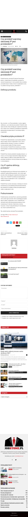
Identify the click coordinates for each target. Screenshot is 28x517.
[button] (26, 31)
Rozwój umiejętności (6, 492)
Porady (2, 349)
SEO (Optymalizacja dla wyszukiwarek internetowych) (16, 372)
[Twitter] (15, 460)
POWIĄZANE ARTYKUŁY (8, 255)
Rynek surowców (5, 505)
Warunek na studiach (13, 480)
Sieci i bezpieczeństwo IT (7, 36)
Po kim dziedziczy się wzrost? (15, 377)
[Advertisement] (14, 15)
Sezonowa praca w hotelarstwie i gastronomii (12, 497)
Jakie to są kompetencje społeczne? (6, 233)
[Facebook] (12, 460)
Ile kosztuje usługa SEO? (14, 370)
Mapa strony (14, 513)
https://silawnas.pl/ (5, 216)
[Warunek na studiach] (4, 482)
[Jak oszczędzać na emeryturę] (4, 469)
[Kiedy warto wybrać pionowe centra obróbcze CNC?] (14, 340)
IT (1, 36)
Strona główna (3, 34)
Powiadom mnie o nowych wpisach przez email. (11, 318)
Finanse (10, 469)
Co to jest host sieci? (13, 274)
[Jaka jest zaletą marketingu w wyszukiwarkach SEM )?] (4, 385)
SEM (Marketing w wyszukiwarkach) (15, 386)
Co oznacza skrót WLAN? (14, 261)
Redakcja (5, 46)
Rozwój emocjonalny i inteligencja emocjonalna (15, 379)
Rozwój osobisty (5, 507)
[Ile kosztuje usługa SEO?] (4, 372)
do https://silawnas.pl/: (13, 214)
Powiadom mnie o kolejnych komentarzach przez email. (13, 316)
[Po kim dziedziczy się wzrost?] (4, 378)
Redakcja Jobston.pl (5, 354)
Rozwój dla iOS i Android (7, 495)
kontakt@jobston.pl (19, 456)
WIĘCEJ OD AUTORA (7, 257)
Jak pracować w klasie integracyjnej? (22, 233)
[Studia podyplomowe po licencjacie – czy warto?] (4, 476)
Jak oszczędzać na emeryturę (15, 467)
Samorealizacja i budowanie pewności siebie (12, 503)
